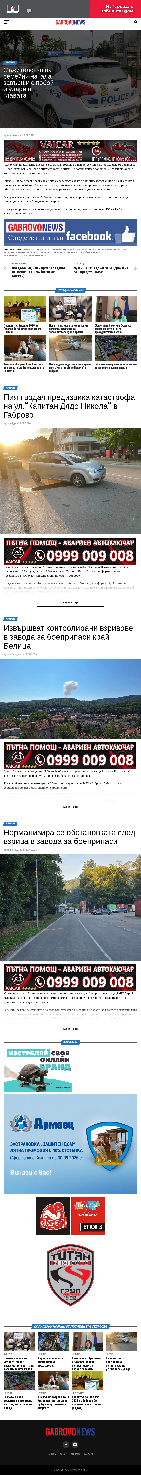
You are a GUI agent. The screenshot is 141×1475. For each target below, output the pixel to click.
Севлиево (71, 253)
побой (58, 253)
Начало (52, 1454)
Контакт (88, 1454)
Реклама (75, 1454)
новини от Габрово (39, 253)
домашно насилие (75, 249)
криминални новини (103, 249)
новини (123, 249)
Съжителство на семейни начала (26, 256)
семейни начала (90, 253)
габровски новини (49, 249)
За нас (63, 1454)
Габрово (30, 249)
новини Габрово (15, 253)
